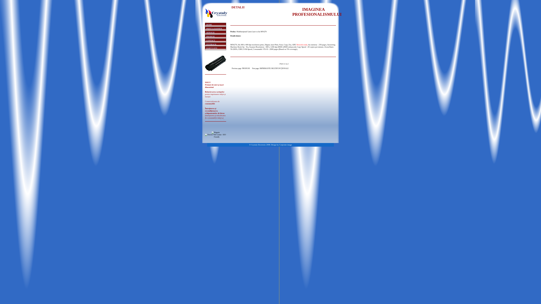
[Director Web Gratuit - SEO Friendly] (215, 137)
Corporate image (285, 145)
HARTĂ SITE (211, 48)
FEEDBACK (211, 44)
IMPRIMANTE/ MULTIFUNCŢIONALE (274, 68)
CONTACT (210, 40)
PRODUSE (246, 68)
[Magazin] (216, 132)
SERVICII (210, 33)
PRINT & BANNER (214, 29)
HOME (209, 25)
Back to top (284, 64)
